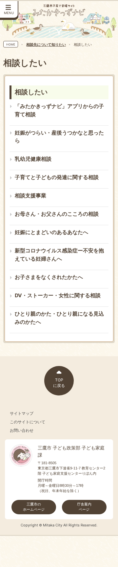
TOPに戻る (59, 382)
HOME (10, 44)
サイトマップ (21, 413)
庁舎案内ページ (84, 506)
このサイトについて (27, 422)
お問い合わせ (21, 430)
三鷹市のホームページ (34, 506)
